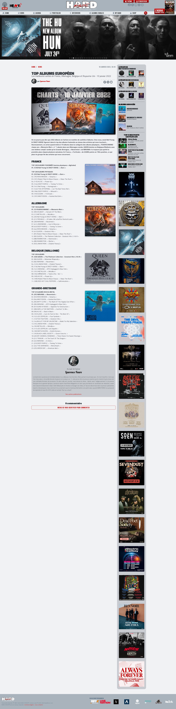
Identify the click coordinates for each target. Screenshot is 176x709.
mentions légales (29, 705)
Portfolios (56, 13)
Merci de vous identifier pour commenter (74, 407)
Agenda (38, 13)
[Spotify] (142, 4)
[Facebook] (129, 4)
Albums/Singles (98, 13)
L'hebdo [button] (159, 11)
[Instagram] (139, 4)
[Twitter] (132, 4)
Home (7, 13)
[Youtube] (135, 4)
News (22, 13)
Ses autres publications (73, 394)
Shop (134, 13)
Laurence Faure (45, 81)
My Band (118, 13)
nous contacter (39, 705)
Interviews (76, 13)
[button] (128, 1)
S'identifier (142, 1)
